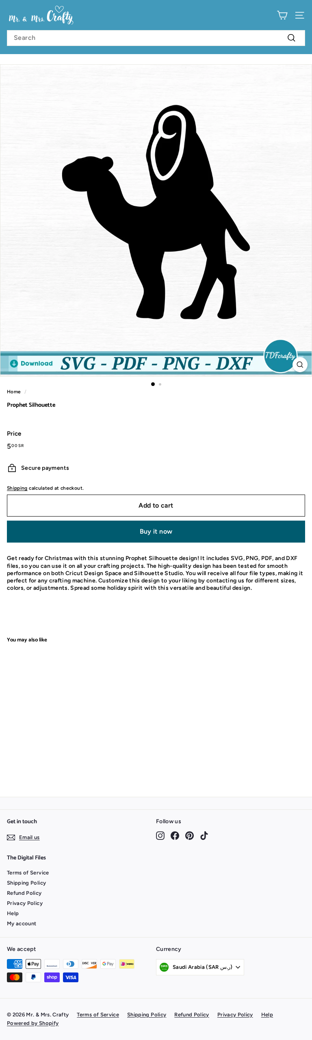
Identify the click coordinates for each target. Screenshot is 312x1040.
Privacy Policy (25, 903)
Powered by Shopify (32, 1023)
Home (14, 392)
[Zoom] (300, 364)
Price (14, 433)
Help (13, 913)
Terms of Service (28, 873)
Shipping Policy (26, 883)
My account (22, 923)
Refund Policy (24, 893)
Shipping (17, 488)
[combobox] (156, 38)
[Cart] (282, 15)
